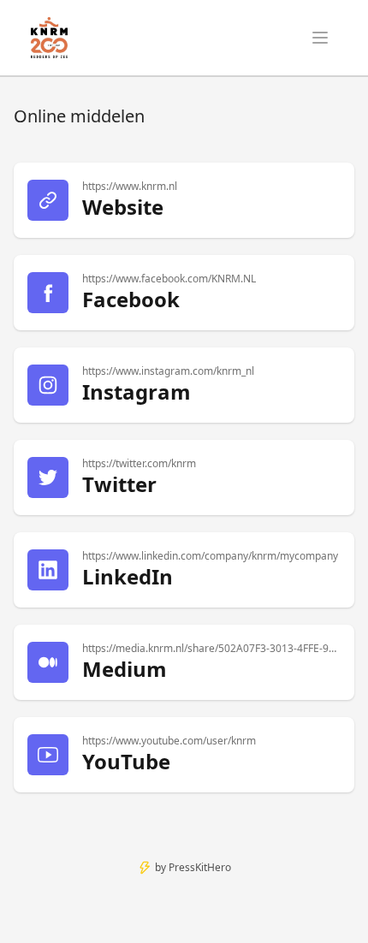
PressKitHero (200, 867)
